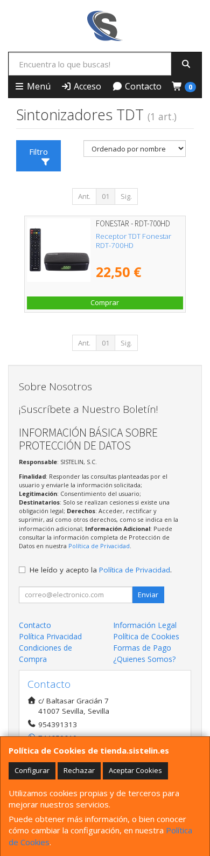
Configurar (32, 770)
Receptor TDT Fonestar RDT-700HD (133, 240)
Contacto (142, 86)
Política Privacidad (50, 636)
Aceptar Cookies (135, 770)
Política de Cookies (146, 636)
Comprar (104, 302)
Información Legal (145, 625)
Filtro (38, 151)
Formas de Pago (142, 648)
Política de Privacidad (99, 546)
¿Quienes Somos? (144, 659)
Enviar (148, 594)
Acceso (86, 86)
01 (105, 196)
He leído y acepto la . (101, 570)
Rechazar (79, 770)
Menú (38, 86)
